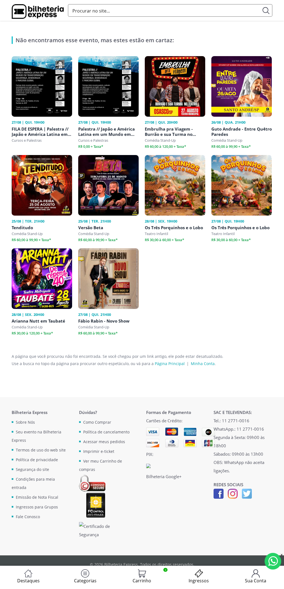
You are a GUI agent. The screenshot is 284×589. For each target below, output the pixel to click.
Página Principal (170, 363)
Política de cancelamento (106, 432)
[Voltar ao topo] (274, 579)
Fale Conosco (28, 516)
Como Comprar (97, 422)
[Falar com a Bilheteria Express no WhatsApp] (273, 561)
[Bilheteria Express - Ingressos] (38, 11)
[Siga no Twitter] (247, 493)
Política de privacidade (37, 459)
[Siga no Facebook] (219, 493)
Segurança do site (32, 469)
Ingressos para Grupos (37, 507)
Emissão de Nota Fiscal (37, 497)
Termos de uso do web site (41, 450)
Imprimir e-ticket (98, 451)
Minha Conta (203, 363)
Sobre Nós (25, 422)
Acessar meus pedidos (104, 441)
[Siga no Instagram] (233, 493)
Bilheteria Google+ (164, 476)
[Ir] (266, 10)
